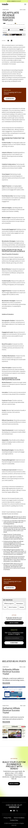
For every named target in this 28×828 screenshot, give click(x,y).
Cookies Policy (14, 820)
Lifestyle (21, 607)
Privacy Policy (7, 817)
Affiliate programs (9, 603)
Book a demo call (8, 516)
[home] (5, 4)
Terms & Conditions (19, 817)
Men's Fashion (13, 607)
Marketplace (19, 603)
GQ (5, 607)
